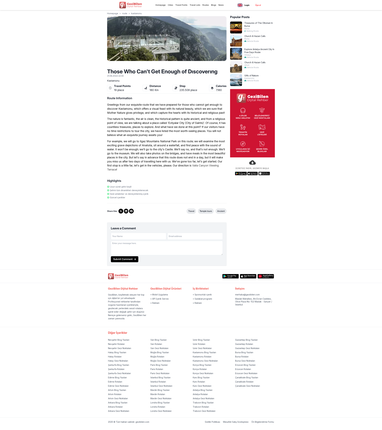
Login (246, 5)
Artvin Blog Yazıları (117, 390)
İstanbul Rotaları (158, 381)
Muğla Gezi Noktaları (160, 360)
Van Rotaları (156, 344)
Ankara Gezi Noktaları (118, 411)
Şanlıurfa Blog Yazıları (118, 365)
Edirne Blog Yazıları (117, 377)
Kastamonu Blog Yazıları (204, 352)
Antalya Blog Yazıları (202, 390)
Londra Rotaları (157, 406)
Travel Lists (195, 5)
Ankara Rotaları (115, 406)
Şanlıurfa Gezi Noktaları (119, 373)
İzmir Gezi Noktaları (202, 348)
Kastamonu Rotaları (202, 356)
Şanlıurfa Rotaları (116, 369)
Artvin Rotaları (114, 394)
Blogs (213, 5)
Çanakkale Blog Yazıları (246, 377)
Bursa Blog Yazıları (244, 352)
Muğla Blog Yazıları (159, 352)
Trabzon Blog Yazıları (203, 402)
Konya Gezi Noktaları (203, 373)
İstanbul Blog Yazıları (160, 377)
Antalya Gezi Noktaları (203, 398)
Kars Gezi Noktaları (202, 386)
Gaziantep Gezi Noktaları (247, 348)
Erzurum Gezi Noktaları (246, 373)
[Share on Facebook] (131, 211)
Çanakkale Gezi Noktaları (247, 386)
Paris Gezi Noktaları (160, 373)
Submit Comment (123, 259)
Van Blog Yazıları (158, 340)
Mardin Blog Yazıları (160, 390)
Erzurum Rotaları (243, 369)
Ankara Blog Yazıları (117, 402)
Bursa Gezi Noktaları (245, 360)
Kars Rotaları (199, 381)
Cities (170, 5)
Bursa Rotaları (242, 356)
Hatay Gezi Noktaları (118, 360)
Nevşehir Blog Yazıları (118, 340)
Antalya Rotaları (200, 394)
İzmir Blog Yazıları (201, 340)
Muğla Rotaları (157, 356)
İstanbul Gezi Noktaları (161, 386)
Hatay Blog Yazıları (117, 352)
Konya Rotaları (200, 369)
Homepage (160, 5)
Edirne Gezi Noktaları (118, 386)
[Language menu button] (240, 5)
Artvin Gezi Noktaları (118, 398)
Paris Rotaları (156, 369)
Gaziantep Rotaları (244, 344)
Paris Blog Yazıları (159, 365)
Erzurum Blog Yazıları (245, 365)
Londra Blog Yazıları (160, 402)
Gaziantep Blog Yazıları (246, 340)
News (221, 5)
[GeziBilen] (130, 5)
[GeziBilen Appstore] (248, 276)
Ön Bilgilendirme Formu (262, 422)
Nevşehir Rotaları (116, 344)
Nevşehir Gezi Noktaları (119, 348)
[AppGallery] (266, 276)
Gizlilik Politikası (212, 422)
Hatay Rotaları (115, 356)
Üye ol (258, 5)
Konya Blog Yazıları (202, 365)
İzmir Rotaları (199, 344)
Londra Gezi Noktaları (161, 411)
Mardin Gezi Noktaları (160, 398)
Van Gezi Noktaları (159, 348)
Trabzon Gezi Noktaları (204, 411)
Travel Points (181, 5)
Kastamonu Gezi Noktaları (205, 360)
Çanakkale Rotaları (244, 381)
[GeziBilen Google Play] (230, 276)
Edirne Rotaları (115, 381)
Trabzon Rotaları (201, 406)
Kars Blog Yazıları (201, 377)
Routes (205, 5)
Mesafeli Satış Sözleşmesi (235, 422)
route (124, 13)
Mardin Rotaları (157, 394)
